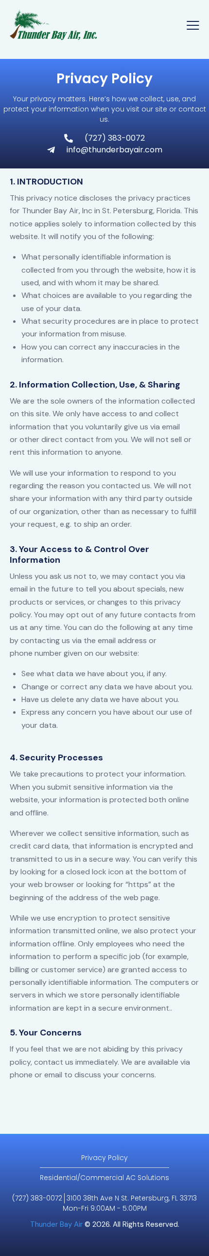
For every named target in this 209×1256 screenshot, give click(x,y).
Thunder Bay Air (56, 1224)
